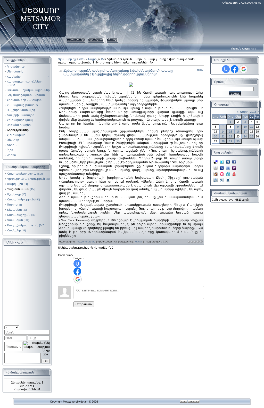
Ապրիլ (92, 59)
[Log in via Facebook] (77, 271)
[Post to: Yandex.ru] (234, 172)
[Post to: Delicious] (215, 160)
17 (245, 131)
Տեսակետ (14, 209)
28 (223, 141)
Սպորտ (12, 204)
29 (230, 141)
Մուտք (112, 39)
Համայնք (14, 230)
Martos (138, 241)
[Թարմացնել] (43, 326)
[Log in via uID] (77, 263)
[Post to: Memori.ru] (222, 172)
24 (245, 136)
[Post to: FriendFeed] (228, 166)
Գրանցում (96, 39)
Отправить (84, 304)
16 (238, 131)
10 (245, 126)
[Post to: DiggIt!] (228, 160)
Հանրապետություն (22, 173)
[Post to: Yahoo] (234, 166)
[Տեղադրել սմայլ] (48, 326)
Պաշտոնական (18, 189)
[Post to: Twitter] (222, 160)
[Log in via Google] (77, 279)
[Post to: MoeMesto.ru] (228, 172)
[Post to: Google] (215, 166)
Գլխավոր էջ (76, 39)
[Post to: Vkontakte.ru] (228, 178)
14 (223, 131)
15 (102, 59)
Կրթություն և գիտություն (26, 178)
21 (223, 136)
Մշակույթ (14, 194)
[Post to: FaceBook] (234, 160)
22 (230, 136)
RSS (253, 48)
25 (251, 136)
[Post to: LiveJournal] (222, 178)
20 (215, 136)
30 (238, 141)
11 (251, 126)
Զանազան (15, 220)
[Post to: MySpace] (222, 166)
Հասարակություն (20, 199)
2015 (82, 59)
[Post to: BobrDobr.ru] (215, 172)
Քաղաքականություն (22, 225)
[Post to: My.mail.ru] (215, 178)
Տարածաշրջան (18, 214)
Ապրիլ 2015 (248, 111)
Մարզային (15, 183)
